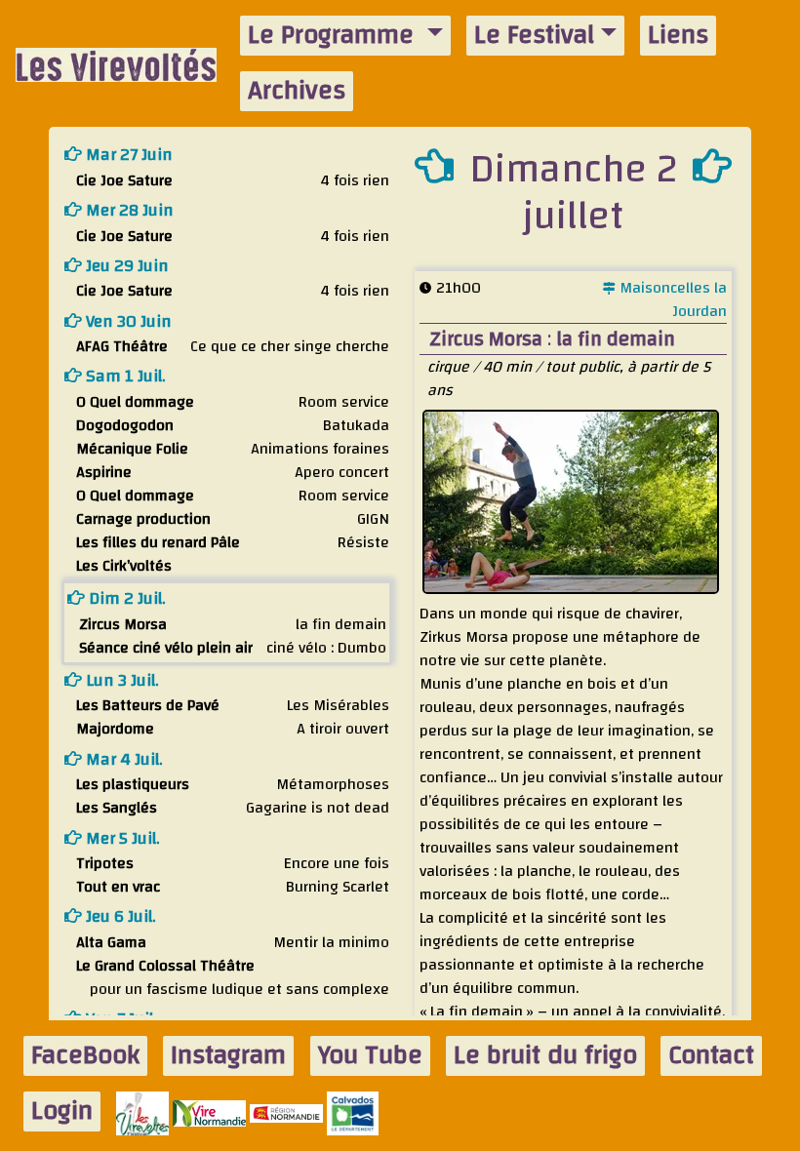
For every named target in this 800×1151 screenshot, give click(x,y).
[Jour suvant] (712, 165)
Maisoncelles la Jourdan (671, 299)
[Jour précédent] (434, 165)
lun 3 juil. (120, 680)
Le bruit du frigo (545, 1056)
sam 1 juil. (124, 376)
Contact (711, 1056)
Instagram (228, 1056)
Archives (296, 91)
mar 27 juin (127, 155)
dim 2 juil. (125, 598)
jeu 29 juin (125, 266)
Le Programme (334, 36)
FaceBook (85, 1056)
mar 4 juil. (122, 759)
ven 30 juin (127, 321)
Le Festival (534, 36)
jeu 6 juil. (119, 916)
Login (62, 1111)
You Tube (370, 1056)
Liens (678, 36)
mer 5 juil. (121, 838)
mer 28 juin (128, 210)
